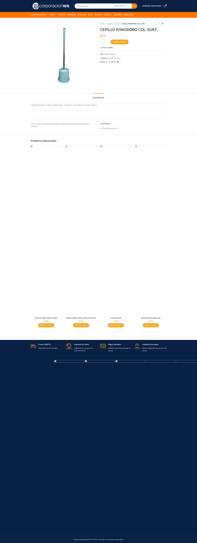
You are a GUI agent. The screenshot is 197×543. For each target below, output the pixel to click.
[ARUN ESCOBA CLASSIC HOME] (46, 230)
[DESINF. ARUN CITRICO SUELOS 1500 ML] (81, 230)
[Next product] (165, 23)
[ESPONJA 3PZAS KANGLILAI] (151, 230)
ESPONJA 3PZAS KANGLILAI (151, 318)
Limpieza (109, 24)
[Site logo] (51, 6)
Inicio (102, 24)
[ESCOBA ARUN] (116, 230)
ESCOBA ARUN (116, 318)
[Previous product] (159, 23)
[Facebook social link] (106, 62)
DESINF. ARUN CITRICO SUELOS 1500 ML (81, 318)
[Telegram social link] (117, 62)
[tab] (98, 96)
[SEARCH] (134, 6)
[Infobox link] (47, 346)
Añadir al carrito (119, 42)
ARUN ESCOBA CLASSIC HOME (46, 318)
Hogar (117, 24)
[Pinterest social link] (112, 62)
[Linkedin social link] (115, 62)
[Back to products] (162, 23)
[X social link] (109, 62)
